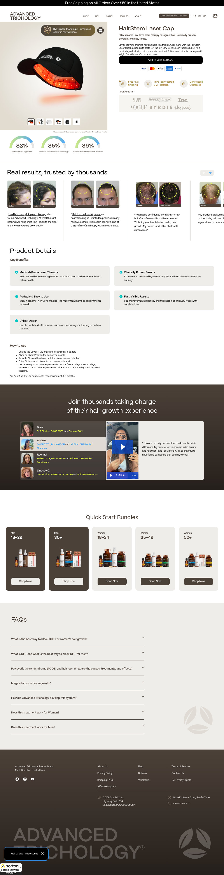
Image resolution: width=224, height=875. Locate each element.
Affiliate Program (106, 787)
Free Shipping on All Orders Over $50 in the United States (112, 3)
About (138, 16)
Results (124, 16)
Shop (86, 16)
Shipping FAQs (105, 780)
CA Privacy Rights (181, 780)
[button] (11, 869)
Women (109, 16)
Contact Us (178, 773)
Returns (142, 773)
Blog (140, 766)
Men (97, 16)
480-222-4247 (181, 804)
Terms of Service (181, 766)
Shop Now (25, 581)
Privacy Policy (104, 773)
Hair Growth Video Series (24, 854)
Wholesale (143, 780)
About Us (102, 766)
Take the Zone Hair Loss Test (174, 16)
